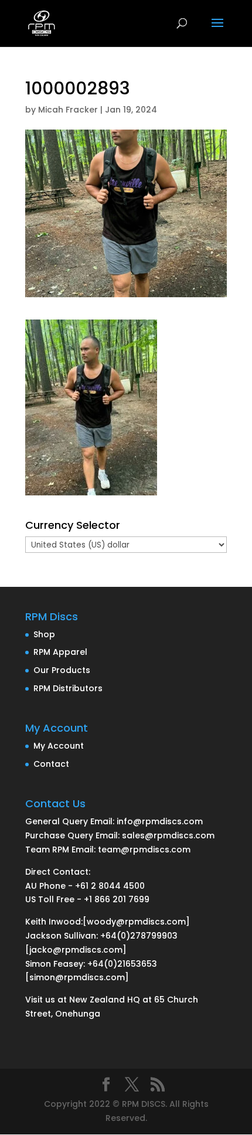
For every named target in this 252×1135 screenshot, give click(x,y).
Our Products (61, 670)
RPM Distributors (68, 688)
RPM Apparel (60, 652)
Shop (44, 634)
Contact (51, 764)
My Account (58, 746)
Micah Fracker (68, 109)
